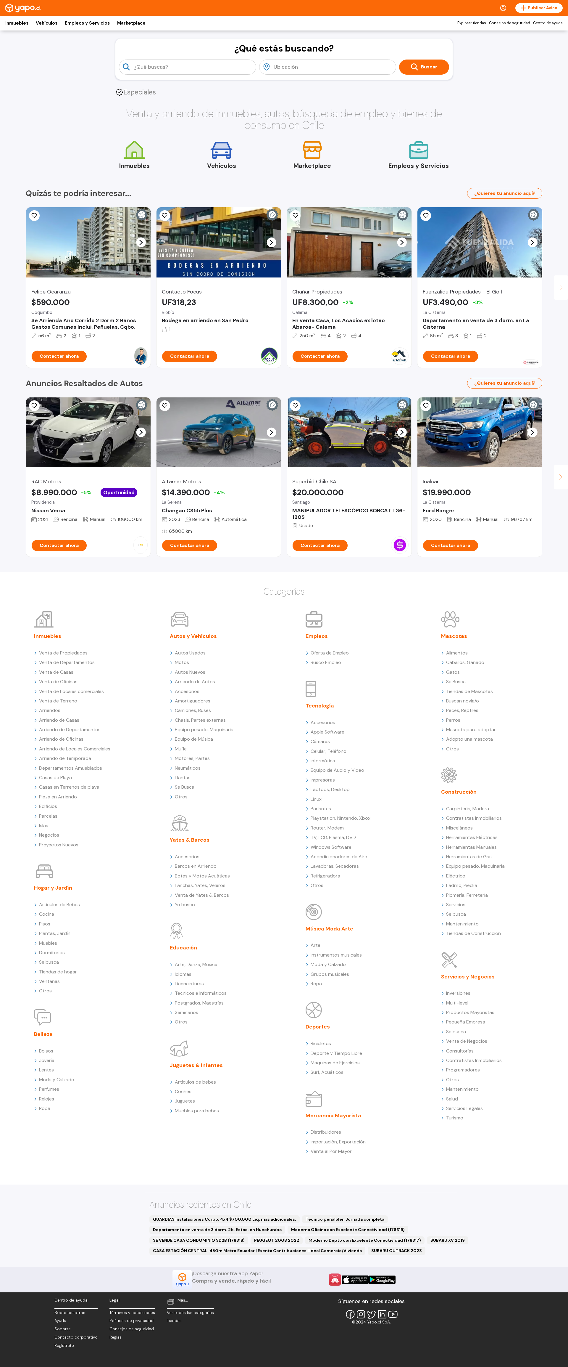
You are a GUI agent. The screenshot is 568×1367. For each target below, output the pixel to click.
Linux (316, 799)
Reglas (115, 1337)
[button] (141, 242)
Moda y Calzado (56, 1079)
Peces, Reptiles (462, 710)
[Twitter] (371, 1314)
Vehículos (46, 23)
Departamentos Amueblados (70, 768)
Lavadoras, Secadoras (335, 866)
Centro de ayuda (548, 23)
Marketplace (131, 23)
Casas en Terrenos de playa (69, 787)
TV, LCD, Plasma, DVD (333, 837)
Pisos (44, 924)
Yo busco (185, 904)
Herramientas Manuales (471, 847)
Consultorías (460, 1051)
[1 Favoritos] (425, 215)
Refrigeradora (325, 876)
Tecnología (320, 705)
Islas (43, 825)
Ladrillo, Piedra (461, 885)
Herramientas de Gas (469, 856)
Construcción (459, 791)
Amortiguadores (192, 701)
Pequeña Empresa (465, 1022)
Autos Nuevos (190, 672)
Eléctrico (455, 876)
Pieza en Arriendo (58, 797)
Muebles (48, 943)
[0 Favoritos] (34, 215)
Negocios (49, 835)
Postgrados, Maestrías (199, 1003)
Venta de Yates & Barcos (202, 895)
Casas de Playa (55, 777)
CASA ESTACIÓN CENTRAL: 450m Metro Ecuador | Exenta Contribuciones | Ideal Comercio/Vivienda (257, 1250)
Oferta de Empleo (330, 653)
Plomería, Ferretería (467, 895)
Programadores (463, 1070)
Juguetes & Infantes (196, 1065)
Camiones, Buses (193, 710)
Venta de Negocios (466, 1041)
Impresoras (323, 780)
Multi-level (457, 1003)
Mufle (181, 749)
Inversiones (458, 993)
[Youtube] (393, 1314)
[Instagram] (361, 1314)
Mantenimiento (462, 924)
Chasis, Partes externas (200, 720)
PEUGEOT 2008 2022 (276, 1240)
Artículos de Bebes (59, 904)
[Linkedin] (382, 1314)
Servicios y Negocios (468, 976)
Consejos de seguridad (509, 23)
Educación (183, 947)
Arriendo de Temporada (65, 758)
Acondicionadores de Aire (339, 856)
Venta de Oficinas (58, 681)
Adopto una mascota (469, 739)
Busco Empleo (326, 662)
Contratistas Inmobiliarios (474, 818)
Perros (453, 720)
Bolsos (46, 1051)
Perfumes (49, 1089)
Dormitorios (52, 952)
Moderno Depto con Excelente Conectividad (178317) (365, 1240)
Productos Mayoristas (470, 1012)
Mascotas (454, 636)
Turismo (454, 1118)
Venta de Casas (56, 672)
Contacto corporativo (76, 1337)
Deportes (318, 1026)
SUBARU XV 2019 (447, 1240)
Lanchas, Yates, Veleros (200, 885)
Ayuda (60, 1320)
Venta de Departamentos (67, 662)
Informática (323, 761)
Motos (182, 662)
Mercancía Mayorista (333, 1115)
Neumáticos (188, 768)
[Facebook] (350, 1314)
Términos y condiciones (132, 1312)
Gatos (453, 672)
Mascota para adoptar (471, 729)
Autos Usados (190, 653)
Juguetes (185, 1101)
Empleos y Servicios (87, 23)
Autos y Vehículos (193, 636)
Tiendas (174, 1320)
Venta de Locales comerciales (71, 691)
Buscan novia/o (462, 701)
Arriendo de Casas (59, 720)
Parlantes (321, 809)
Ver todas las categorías (190, 1312)
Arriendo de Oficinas (61, 739)
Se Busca (184, 787)
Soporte (62, 1328)
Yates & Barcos (189, 839)
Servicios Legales (464, 1108)
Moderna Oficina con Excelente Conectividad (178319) (348, 1229)
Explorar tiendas (471, 23)
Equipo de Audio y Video (337, 770)
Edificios (48, 806)
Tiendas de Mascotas (469, 691)
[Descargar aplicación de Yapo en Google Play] (382, 1279)
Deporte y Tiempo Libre (336, 1053)
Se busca (49, 962)
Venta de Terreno (58, 701)
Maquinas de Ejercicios (335, 1063)
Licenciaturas (189, 984)
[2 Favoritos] (295, 215)
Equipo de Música (194, 739)
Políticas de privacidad (131, 1320)
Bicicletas (321, 1043)
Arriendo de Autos (195, 681)
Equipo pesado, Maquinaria (204, 729)
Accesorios (187, 691)
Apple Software (327, 732)
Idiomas (183, 974)
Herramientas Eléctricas (472, 837)
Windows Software (331, 847)
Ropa (44, 1108)
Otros (45, 991)
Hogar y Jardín (53, 887)
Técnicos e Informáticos (201, 993)
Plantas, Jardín (54, 933)
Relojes (46, 1099)
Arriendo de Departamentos (70, 729)
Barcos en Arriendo (196, 866)
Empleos (317, 636)
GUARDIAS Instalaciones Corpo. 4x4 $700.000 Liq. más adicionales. (224, 1219)
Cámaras (320, 741)
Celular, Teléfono (328, 751)
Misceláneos (459, 828)
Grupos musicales (330, 974)
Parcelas (48, 816)
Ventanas (49, 981)
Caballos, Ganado (465, 662)
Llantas (183, 777)
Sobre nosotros (69, 1312)
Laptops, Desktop (330, 789)
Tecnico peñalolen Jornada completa (345, 1219)
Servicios (455, 904)
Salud (452, 1099)
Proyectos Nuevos (58, 845)
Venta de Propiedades (63, 653)
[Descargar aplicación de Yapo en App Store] (355, 1279)
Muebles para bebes (197, 1111)
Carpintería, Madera (467, 809)
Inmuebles (16, 23)
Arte (315, 945)
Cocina (46, 914)
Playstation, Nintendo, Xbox (340, 818)
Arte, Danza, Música (196, 964)
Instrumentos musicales (336, 955)
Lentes (46, 1070)
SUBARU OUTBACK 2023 (396, 1250)
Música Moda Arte (329, 928)
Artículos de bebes (195, 1082)
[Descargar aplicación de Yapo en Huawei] (335, 1279)
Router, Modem (327, 828)
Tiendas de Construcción (473, 933)
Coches (183, 1091)
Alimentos (457, 653)
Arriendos (49, 710)
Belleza (43, 1034)
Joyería (46, 1060)
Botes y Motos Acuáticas (202, 876)
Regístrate (64, 1345)
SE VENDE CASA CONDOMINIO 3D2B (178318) (199, 1240)
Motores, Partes (192, 758)
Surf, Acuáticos (327, 1072)
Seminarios (186, 1012)
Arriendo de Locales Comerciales (74, 749)
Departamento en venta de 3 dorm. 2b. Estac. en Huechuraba (217, 1229)
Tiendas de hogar (58, 972)
